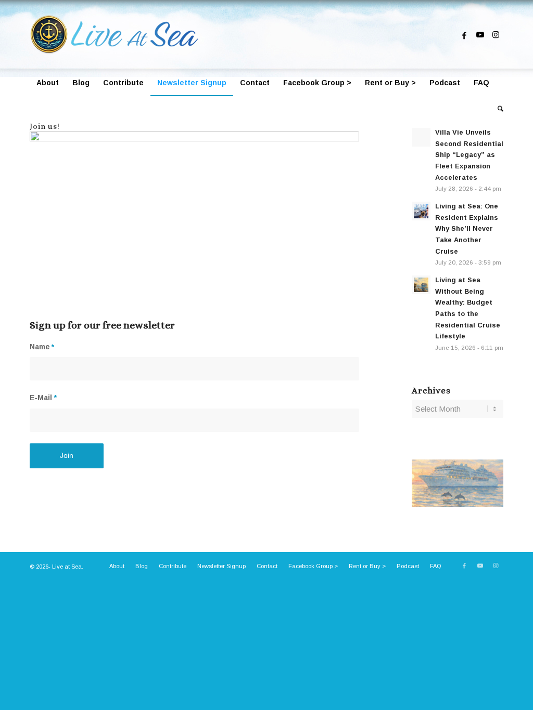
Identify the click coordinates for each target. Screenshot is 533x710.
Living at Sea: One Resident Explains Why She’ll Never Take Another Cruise (466, 228)
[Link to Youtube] (480, 35)
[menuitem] (48, 83)
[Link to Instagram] (495, 35)
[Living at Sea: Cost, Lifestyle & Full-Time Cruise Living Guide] (117, 35)
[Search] (497, 109)
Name (42, 347)
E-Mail (43, 398)
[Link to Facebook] (464, 35)
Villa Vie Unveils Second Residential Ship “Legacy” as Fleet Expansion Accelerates (469, 154)
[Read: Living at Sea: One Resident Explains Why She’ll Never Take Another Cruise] (421, 211)
